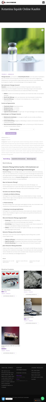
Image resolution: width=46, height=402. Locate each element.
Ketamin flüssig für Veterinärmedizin (21, 145)
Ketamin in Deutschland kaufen (8, 150)
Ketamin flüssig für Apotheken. (36, 143)
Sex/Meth (8, 139)
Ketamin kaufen (19, 150)
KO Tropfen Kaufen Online (37, 377)
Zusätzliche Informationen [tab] (18, 158)
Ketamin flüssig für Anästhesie (23, 143)
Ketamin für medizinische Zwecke (23, 149)
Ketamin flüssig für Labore (7, 145)
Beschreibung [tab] (6, 158)
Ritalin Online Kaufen (28, 317)
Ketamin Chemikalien (34, 141)
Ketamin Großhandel (36, 149)
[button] (42, 30)
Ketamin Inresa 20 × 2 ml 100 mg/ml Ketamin (8, 261)
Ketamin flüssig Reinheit (35, 145)
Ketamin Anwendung (24, 141)
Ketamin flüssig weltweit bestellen (15, 147)
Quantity (3, 128)
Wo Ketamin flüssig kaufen (7, 154)
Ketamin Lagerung (27, 150)
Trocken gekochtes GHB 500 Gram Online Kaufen (10, 346)
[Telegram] (3, 398)
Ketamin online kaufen (11, 152)
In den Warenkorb (10, 133)
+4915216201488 (20, 377)
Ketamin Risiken (26, 152)
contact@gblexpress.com (22, 380)
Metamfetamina (27, 290)
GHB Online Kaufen (35, 372)
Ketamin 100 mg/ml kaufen (14, 141)
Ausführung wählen (8, 296)
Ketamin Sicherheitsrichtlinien (36, 152)
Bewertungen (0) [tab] (31, 158)
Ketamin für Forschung (11, 149)
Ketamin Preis (19, 152)
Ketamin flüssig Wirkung (29, 147)
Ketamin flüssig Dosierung (10, 143)
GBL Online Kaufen (5, 290)
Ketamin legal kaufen (35, 150)
